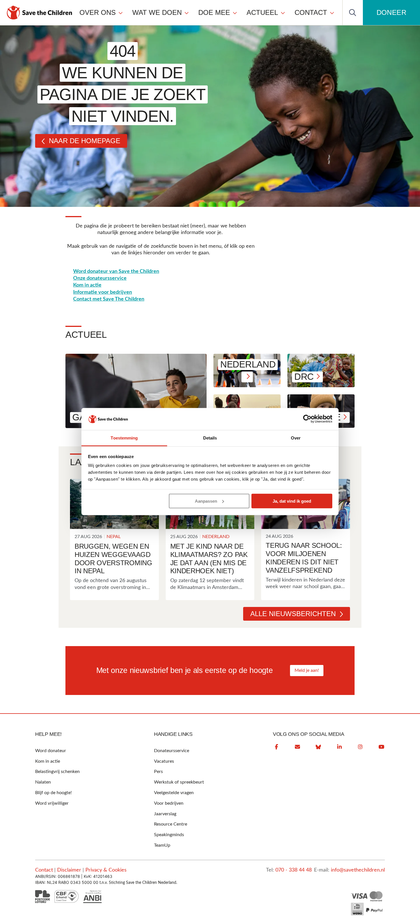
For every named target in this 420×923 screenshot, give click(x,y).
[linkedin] (339, 747)
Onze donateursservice (100, 278)
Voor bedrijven (168, 803)
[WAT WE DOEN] (186, 12)
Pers (158, 771)
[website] (318, 747)
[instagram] (360, 747)
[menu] (207, 12)
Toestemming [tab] (124, 437)
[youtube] (381, 747)
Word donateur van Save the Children (116, 271)
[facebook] (276, 747)
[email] (297, 747)
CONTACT (311, 12)
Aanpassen (206, 501)
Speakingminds (169, 834)
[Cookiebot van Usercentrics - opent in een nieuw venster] (307, 419)
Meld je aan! (307, 670)
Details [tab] (210, 437)
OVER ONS (97, 12)
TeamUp (162, 845)
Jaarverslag (165, 814)
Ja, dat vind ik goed (292, 501)
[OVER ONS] (120, 12)
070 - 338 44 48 (293, 870)
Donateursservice (171, 750)
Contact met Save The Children (108, 299)
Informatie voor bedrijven (102, 292)
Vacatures (164, 761)
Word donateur (50, 750)
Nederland (215, 536)
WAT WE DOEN (157, 12)
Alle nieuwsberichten (293, 614)
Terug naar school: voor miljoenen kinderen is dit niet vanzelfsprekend (304, 558)
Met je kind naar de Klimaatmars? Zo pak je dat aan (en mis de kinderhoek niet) (209, 558)
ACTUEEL (262, 12)
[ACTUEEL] (282, 12)
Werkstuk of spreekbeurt (179, 782)
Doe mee (214, 12)
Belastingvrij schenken (57, 771)
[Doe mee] (234, 12)
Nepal (114, 536)
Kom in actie (87, 285)
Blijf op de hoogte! (53, 792)
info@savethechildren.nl (358, 870)
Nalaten (43, 782)
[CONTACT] (332, 12)
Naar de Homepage (84, 141)
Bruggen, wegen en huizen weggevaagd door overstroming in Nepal (113, 558)
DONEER (391, 12)
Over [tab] (296, 437)
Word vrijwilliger (52, 803)
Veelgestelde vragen (174, 792)
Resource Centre (170, 824)
